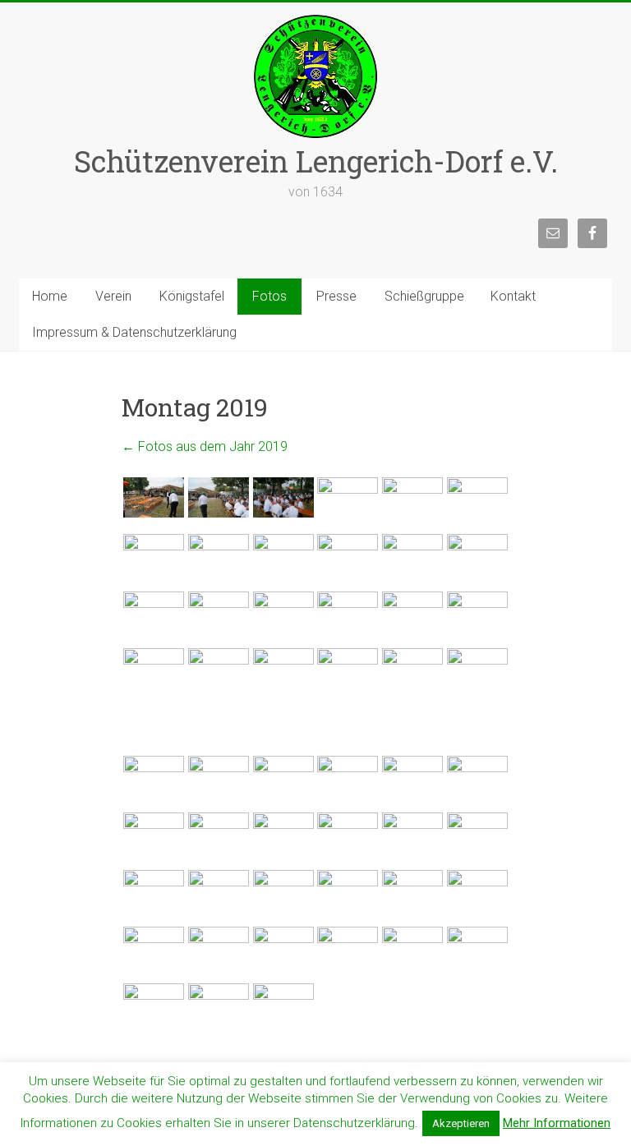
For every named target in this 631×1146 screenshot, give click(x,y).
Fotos (269, 296)
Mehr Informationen (556, 1123)
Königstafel (191, 296)
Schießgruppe (424, 296)
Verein (113, 296)
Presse (336, 296)
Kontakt (513, 296)
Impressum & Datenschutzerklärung (134, 332)
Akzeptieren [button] (461, 1123)
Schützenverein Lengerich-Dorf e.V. (316, 161)
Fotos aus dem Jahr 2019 (205, 446)
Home (49, 296)
